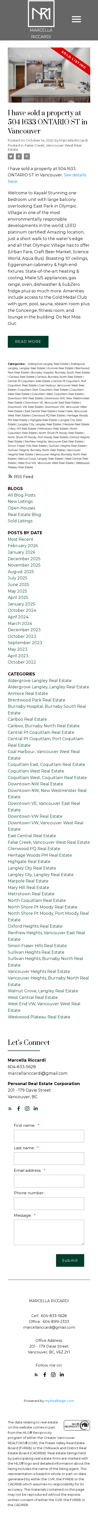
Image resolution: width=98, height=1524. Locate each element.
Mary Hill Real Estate (23, 428)
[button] (10, 1108)
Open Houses (21, 508)
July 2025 (17, 578)
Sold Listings (20, 521)
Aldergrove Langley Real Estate (48, 364)
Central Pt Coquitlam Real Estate (29, 381)
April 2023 (18, 655)
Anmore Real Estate (60, 368)
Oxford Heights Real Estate (35, 926)
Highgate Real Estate (44, 420)
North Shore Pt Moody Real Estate (61, 433)
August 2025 (21, 571)
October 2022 (22, 662)
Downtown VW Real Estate (25, 407)
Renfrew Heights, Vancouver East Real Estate (54, 441)
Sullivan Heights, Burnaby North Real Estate (37, 450)
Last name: (25, 1147)
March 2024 (20, 623)
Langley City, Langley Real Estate (40, 424)
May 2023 (17, 649)
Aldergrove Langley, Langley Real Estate (48, 687)
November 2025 (24, 565)
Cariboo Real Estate (22, 377)
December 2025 (24, 558)
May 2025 (17, 591)
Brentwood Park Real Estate (36, 700)
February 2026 (23, 545)
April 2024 (18, 617)
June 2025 (18, 584)
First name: (25, 1125)
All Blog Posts (21, 495)
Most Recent (20, 539)
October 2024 (22, 610)
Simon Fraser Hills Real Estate (27, 446)
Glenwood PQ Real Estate (49, 415)
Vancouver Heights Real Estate (39, 971)
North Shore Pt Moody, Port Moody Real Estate (38, 437)
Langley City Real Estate (32, 868)
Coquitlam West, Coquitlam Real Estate (58, 394)
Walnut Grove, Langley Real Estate (41, 458)
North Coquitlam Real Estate (37, 900)
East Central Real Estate (40, 411)
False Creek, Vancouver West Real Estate (44, 147)
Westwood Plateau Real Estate (39, 1017)
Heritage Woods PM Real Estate (40, 855)
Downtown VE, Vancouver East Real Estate (52, 402)
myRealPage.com (59, 1401)
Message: (23, 1215)
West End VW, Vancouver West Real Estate (46, 463)
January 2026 (21, 552)
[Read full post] (49, 78)
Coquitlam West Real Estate (36, 771)
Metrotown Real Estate (53, 428)
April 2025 (18, 597)
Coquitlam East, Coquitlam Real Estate (43, 389)
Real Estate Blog (24, 514)
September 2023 (25, 642)
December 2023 (24, 629)
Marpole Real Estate (76, 424)
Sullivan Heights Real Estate (67, 446)
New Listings (20, 501)
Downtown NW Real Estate (26, 398)
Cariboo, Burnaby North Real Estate (60, 377)
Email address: (28, 1170)
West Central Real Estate (33, 997)
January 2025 (21, 604)
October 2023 (22, 636)
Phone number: (29, 1192)
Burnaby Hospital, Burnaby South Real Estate (60, 372)
